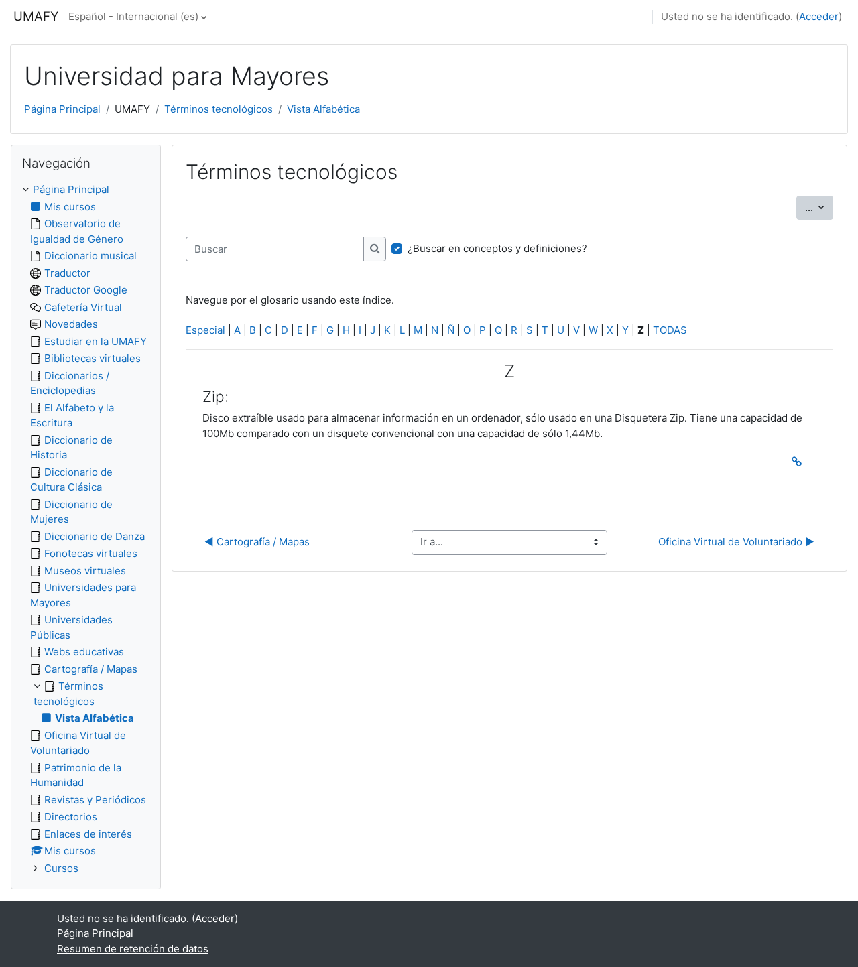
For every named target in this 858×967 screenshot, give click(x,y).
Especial (205, 330)
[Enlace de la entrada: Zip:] (800, 461)
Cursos (61, 868)
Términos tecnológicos (218, 109)
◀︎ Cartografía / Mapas (257, 541)
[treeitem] (85, 529)
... (819, 207)
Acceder (819, 16)
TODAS (670, 330)
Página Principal (62, 109)
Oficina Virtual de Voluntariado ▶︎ (736, 541)
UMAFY (35, 16)
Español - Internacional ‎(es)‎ (133, 16)
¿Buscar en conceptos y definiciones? (497, 248)
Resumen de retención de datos (132, 948)
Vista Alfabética (323, 109)
